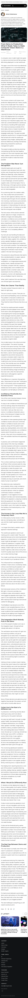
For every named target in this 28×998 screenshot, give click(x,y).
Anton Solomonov (11, 14)
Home (2, 10)
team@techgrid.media (6, 985)
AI (1, 956)
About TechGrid (4, 972)
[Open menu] (25, 5)
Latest (2, 943)
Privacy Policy (4, 978)
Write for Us (4, 974)
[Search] (13, 6)
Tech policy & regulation (6, 966)
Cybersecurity (4, 960)
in (2, 990)
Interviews (3, 947)
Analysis (7, 10)
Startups (3, 964)
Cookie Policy (4, 980)
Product (3, 962)
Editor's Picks (4, 945)
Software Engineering (8, 40)
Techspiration (18, 40)
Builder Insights (4, 951)
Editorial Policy (4, 976)
